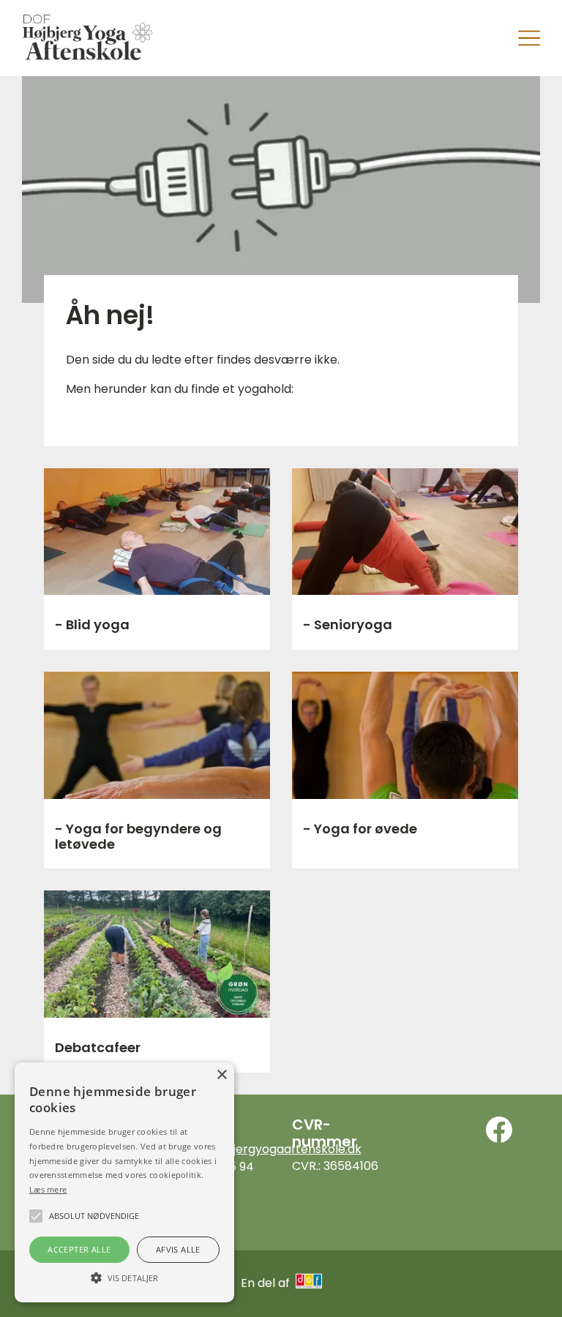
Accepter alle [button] (79, 1249)
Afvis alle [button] (178, 1249)
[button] (124, 1276)
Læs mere (48, 1189)
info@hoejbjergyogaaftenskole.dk (264, 1149)
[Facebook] (499, 1130)
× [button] (221, 1075)
